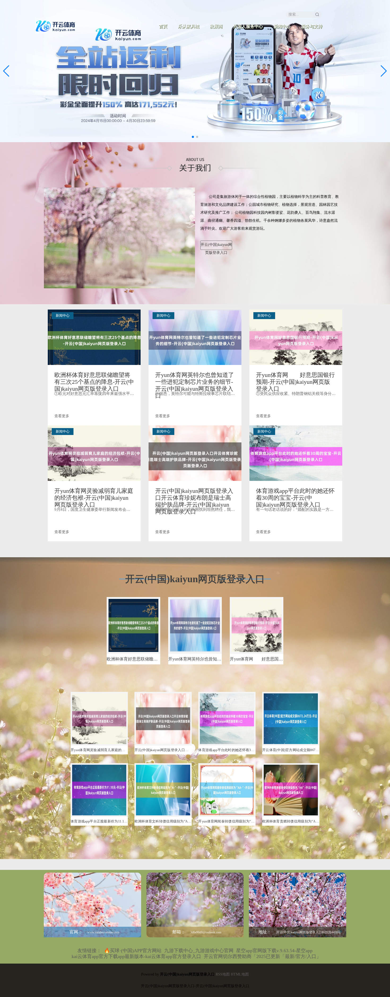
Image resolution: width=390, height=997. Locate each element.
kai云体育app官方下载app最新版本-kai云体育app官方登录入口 (136, 956)
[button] (383, 71)
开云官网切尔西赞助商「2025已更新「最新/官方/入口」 (262, 956)
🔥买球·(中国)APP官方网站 (133, 950)
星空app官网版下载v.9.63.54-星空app (274, 950)
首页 (163, 26)
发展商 (216, 26)
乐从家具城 (188, 26)
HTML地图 (240, 974)
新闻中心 (282, 26)
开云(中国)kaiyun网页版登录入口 (216, 246)
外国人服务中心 (248, 26)
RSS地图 (223, 974)
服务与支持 (311, 26)
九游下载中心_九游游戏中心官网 (198, 950)
